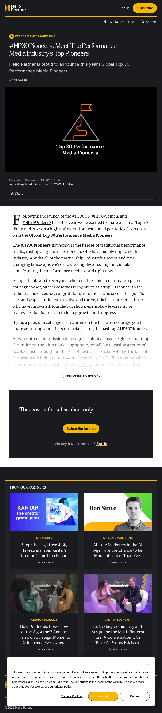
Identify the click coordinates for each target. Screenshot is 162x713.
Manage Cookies (72, 696)
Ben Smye (119, 562)
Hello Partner (24, 707)
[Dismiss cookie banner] (148, 664)
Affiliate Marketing (118, 538)
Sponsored (44, 538)
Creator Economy (44, 619)
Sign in (101, 444)
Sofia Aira (120, 649)
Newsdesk (21, 79)
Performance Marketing (35, 36)
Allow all (103, 696)
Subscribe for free (81, 428)
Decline (134, 696)
